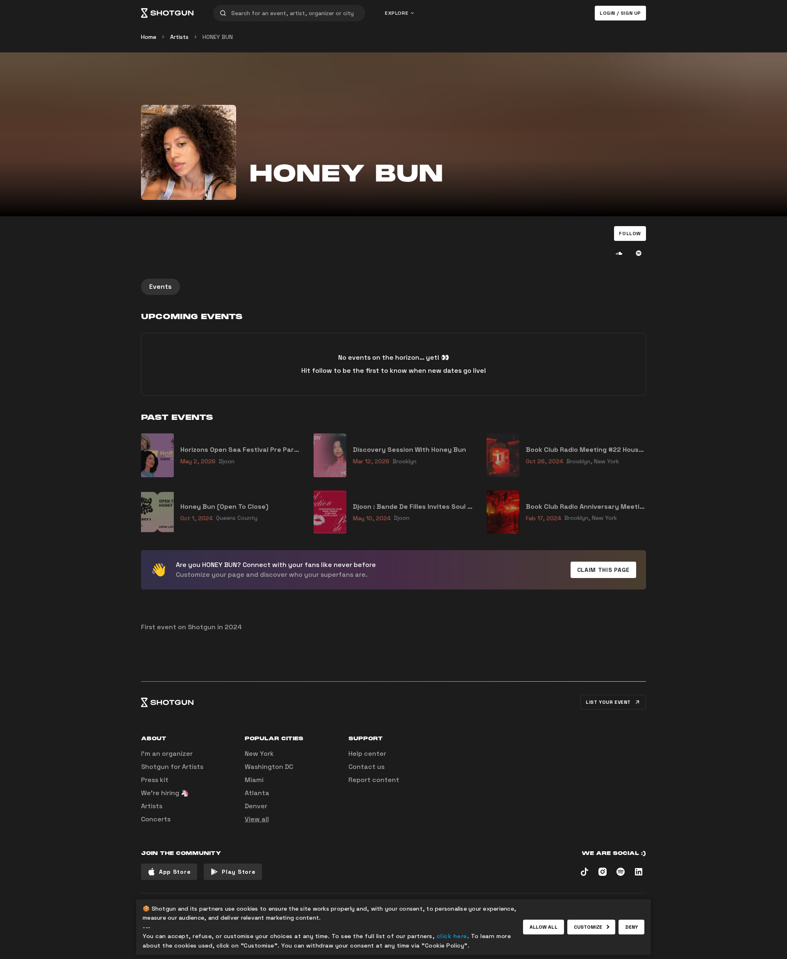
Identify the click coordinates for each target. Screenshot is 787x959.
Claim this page (603, 570)
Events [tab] (160, 286)
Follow (630, 233)
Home (148, 37)
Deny (631, 927)
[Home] (167, 13)
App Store (175, 871)
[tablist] (393, 287)
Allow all (543, 927)
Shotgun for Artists (172, 766)
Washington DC (269, 766)
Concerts (156, 819)
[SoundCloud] (619, 253)
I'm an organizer (167, 753)
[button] (630, 233)
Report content (373, 779)
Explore (396, 13)
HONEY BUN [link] (217, 37)
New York (259, 753)
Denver (256, 806)
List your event (608, 702)
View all (257, 819)
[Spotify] (638, 253)
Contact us (366, 766)
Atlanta (257, 793)
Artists (179, 37)
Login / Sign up (620, 13)
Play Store (238, 871)
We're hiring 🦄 (165, 793)
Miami (254, 779)
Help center (367, 753)
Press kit (154, 779)
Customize (588, 927)
